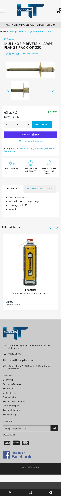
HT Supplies (9, 39)
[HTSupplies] (31, 10)
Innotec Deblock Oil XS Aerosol (30, 293)
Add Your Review (30, 53)
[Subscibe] (54, 428)
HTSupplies (30, 290)
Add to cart (42, 124)
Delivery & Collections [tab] (39, 188)
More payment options (30, 141)
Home (3, 31)
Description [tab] (13, 188)
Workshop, (39, 148)
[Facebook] (17, 454)
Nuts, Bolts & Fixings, (24, 148)
